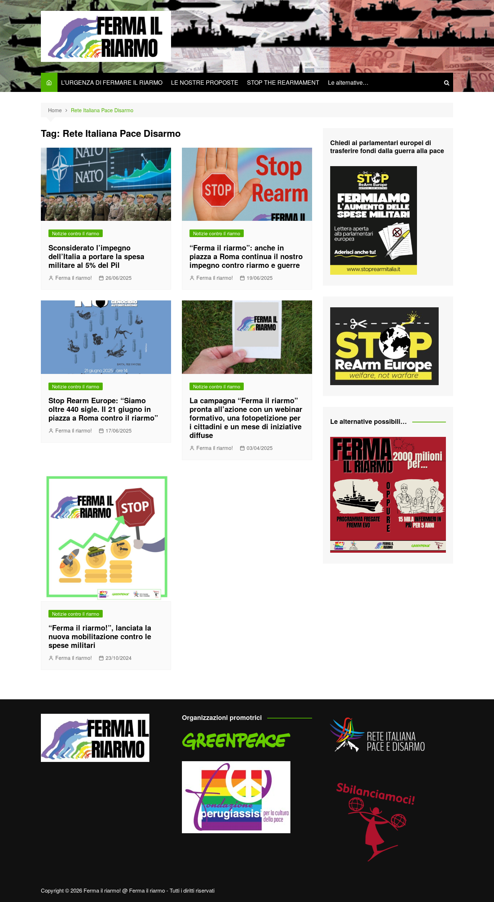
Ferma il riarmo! (73, 277)
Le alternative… (348, 82)
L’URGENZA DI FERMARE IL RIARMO (111, 82)
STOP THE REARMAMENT (283, 82)
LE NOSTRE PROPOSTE (204, 82)
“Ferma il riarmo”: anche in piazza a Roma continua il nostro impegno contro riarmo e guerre (246, 256)
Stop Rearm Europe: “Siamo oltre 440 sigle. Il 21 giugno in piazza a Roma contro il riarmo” (103, 409)
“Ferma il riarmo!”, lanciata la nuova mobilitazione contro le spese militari (99, 636)
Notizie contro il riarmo (75, 233)
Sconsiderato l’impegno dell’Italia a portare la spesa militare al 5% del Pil (96, 256)
